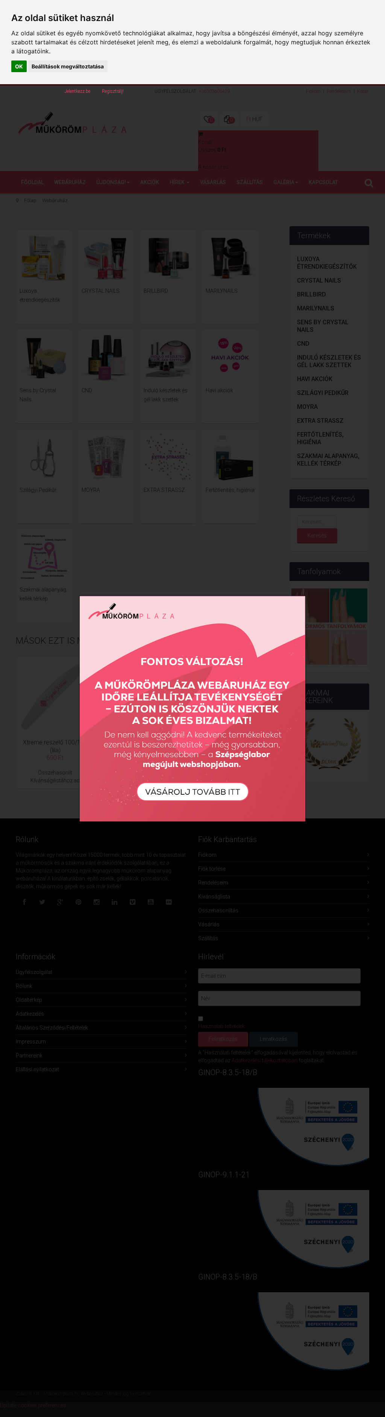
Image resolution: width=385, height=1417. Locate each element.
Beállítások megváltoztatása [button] (68, 66)
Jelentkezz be (77, 91)
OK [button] (19, 66)
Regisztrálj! (113, 91)
